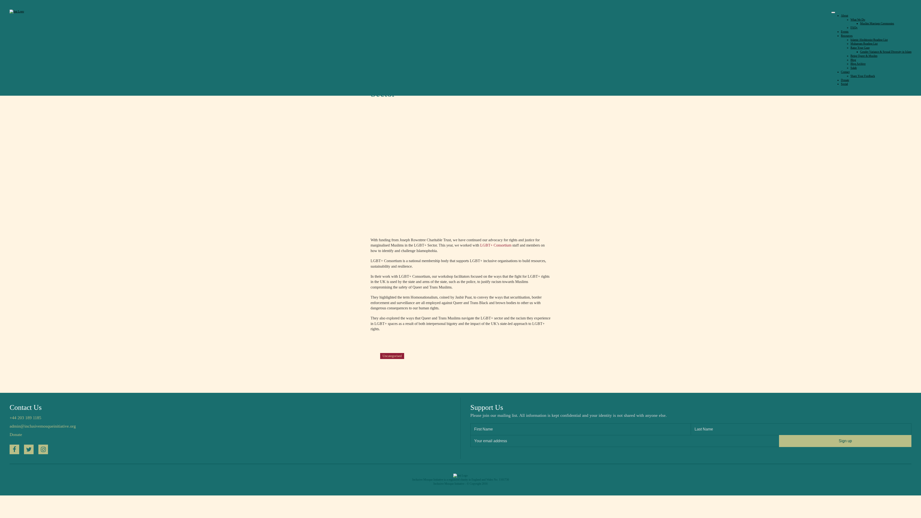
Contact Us (26, 407)
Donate (16, 434)
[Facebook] (14, 449)
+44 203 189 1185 (25, 417)
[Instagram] (43, 449)
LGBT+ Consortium (495, 245)
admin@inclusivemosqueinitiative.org (43, 426)
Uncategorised (392, 356)
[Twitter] (29, 449)
